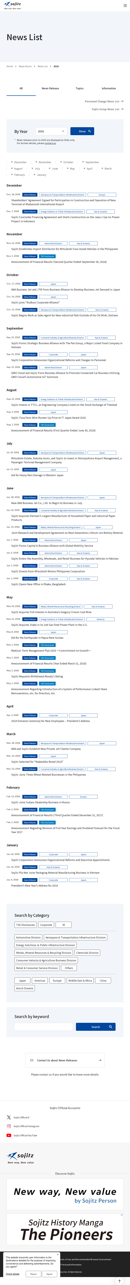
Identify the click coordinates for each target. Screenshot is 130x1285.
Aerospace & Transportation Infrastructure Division (76, 937)
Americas (40, 980)
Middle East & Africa (80, 980)
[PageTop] (120, 1281)
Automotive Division (28, 937)
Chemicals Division (87, 953)
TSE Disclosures (25, 925)
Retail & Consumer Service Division (37, 968)
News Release (50, 88)
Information (109, 88)
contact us (50, 143)
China (103, 980)
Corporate (46, 925)
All (21, 88)
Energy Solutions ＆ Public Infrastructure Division (45, 945)
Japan (22, 980)
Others (69, 968)
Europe (57, 980)
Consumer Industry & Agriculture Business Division (46, 960)
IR (63, 925)
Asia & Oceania (24, 988)
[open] (125, 5)
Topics (80, 88)
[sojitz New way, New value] (12, 5)
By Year (21, 131)
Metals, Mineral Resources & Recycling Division (43, 953)
